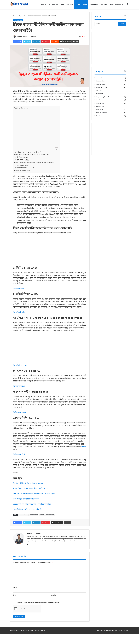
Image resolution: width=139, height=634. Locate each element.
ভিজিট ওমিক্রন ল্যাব (20, 365)
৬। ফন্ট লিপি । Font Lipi (22, 170)
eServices (99, 91)
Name (15, 587)
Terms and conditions (110, 630)
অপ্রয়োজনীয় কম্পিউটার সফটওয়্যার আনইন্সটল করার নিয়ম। (34, 493)
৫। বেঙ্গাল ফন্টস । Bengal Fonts (25, 168)
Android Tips (53, 4)
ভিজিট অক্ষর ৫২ (19, 386)
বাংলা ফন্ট (42, 515)
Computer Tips (67, 4)
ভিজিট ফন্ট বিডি (19, 312)
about (83, 446)
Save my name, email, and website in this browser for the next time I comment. (37, 603)
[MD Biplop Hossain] (19, 4)
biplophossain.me (40, 630)
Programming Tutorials (98, 4)
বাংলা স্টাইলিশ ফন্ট (50, 515)
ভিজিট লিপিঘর (18, 288)
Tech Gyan (99, 100)
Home (43, 4)
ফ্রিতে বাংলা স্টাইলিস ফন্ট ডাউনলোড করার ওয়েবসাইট (32, 155)
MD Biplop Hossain (22, 36)
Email (15, 595)
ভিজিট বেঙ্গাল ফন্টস (20, 412)
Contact (120, 630)
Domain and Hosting (102, 87)
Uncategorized (100, 106)
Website (53, 595)
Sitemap (126, 630)
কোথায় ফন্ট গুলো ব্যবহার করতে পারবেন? (28, 152)
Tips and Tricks (81, 4)
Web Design (99, 110)
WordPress (99, 116)
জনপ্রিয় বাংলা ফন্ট (34, 515)
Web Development (117, 4)
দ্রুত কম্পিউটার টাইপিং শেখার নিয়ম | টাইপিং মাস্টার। (31, 488)
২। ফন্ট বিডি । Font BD (22, 160)
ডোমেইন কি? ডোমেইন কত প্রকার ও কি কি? (27, 509)
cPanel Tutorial (100, 84)
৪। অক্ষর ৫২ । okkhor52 (22, 165)
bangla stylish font (23, 515)
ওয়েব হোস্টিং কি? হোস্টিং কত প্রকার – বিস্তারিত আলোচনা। (32, 504)
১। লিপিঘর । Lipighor (21, 157)
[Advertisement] (36, 128)
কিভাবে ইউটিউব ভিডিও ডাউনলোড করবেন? (28, 483)
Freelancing (99, 94)
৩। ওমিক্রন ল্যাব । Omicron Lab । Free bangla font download (34, 162)
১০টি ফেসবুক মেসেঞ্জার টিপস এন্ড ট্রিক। (26, 499)
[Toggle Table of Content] (55, 149)
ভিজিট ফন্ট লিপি (19, 454)
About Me (100, 630)
